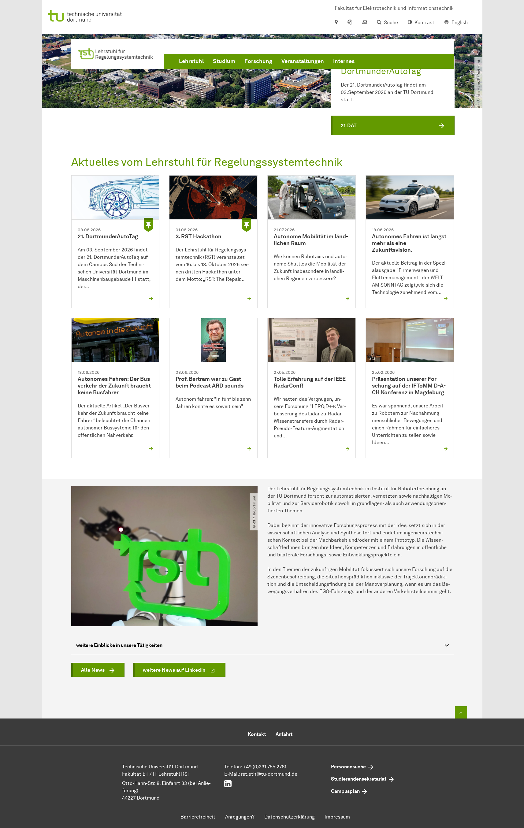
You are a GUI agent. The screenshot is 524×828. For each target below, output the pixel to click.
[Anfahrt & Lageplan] (336, 22)
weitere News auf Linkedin (174, 670)
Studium (224, 61)
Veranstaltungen (302, 61)
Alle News (93, 670)
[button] (393, 125)
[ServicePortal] (350, 22)
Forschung (258, 61)
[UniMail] (364, 22)
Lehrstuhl (191, 61)
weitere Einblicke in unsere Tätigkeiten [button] (119, 645)
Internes (344, 61)
